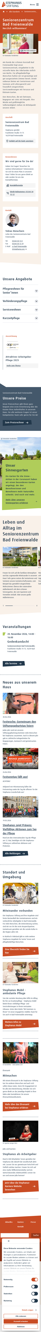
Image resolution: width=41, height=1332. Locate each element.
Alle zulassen (20, 1316)
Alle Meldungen (12, 853)
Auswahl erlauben (21, 1321)
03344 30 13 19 (17, 244)
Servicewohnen (12, 309)
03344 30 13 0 (17, 241)
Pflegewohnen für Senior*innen (13, 291)
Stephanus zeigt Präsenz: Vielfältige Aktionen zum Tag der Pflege (19, 829)
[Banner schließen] (8, 1241)
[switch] (34, 1286)
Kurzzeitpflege (11, 318)
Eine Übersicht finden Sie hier (17, 951)
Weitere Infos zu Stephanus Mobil (13, 1024)
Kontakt (21, 1227)
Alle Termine (11, 663)
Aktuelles (9, 1222)
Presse (33, 1222)
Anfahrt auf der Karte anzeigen (21, 141)
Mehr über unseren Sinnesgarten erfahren (17, 501)
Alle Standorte (14, 12)
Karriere (21, 1222)
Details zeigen (27, 1310)
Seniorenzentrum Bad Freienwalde (21, 646)
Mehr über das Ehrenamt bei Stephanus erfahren (17, 1106)
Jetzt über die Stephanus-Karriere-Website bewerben (17, 1186)
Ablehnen (21, 1327)
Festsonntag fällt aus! (15, 777)
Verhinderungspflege (15, 301)
